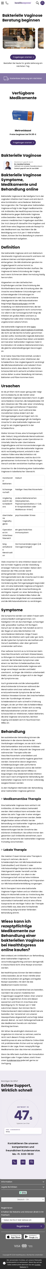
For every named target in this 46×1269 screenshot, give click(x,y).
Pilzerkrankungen (20, 303)
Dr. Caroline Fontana (22, 164)
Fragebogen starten (22, 57)
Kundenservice (14, 1060)
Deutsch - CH (23, 1199)
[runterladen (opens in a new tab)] (14, 1236)
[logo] (23, 3)
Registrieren (23, 1226)
